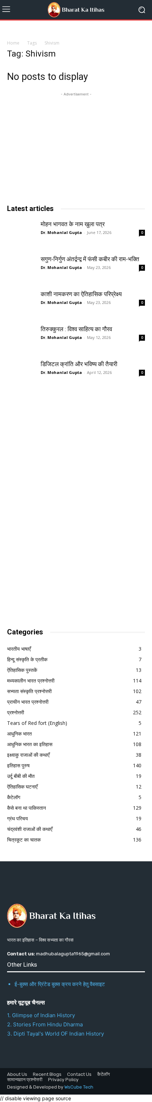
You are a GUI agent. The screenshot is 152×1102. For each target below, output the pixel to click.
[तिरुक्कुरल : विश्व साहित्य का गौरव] (21, 339)
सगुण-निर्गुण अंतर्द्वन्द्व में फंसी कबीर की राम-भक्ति (90, 259)
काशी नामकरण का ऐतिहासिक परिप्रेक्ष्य (81, 294)
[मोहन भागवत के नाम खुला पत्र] (21, 234)
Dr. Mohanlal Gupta (61, 232)
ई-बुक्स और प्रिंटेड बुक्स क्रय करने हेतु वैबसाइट (59, 984)
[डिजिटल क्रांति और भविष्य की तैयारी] (21, 374)
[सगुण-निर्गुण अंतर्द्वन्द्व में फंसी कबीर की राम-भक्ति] (21, 269)
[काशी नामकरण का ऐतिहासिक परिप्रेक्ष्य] (21, 304)
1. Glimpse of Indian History (41, 1015)
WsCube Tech (78, 1087)
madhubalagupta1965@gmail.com (73, 953)
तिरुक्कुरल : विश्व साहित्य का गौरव (76, 329)
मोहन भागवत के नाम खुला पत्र (73, 224)
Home (13, 43)
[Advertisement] (60, 506)
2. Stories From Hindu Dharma (45, 1024)
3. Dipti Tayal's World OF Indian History (55, 1033)
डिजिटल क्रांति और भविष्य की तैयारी (79, 364)
